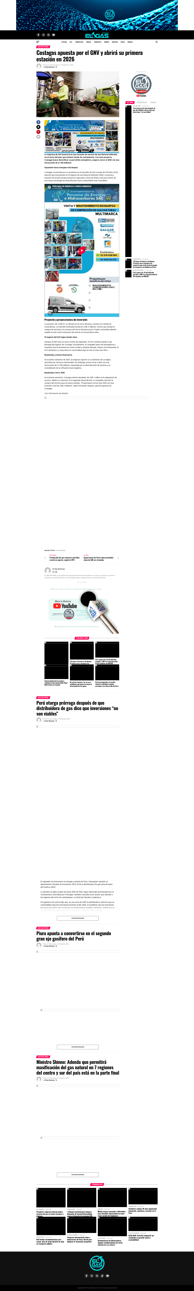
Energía (88, 42)
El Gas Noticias (49, 67)
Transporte (97, 42)
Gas (71, 42)
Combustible (79, 42)
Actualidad (61, 550)
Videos (123, 42)
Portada (64, 42)
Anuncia (130, 42)
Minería (106, 42)
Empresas (115, 42)
